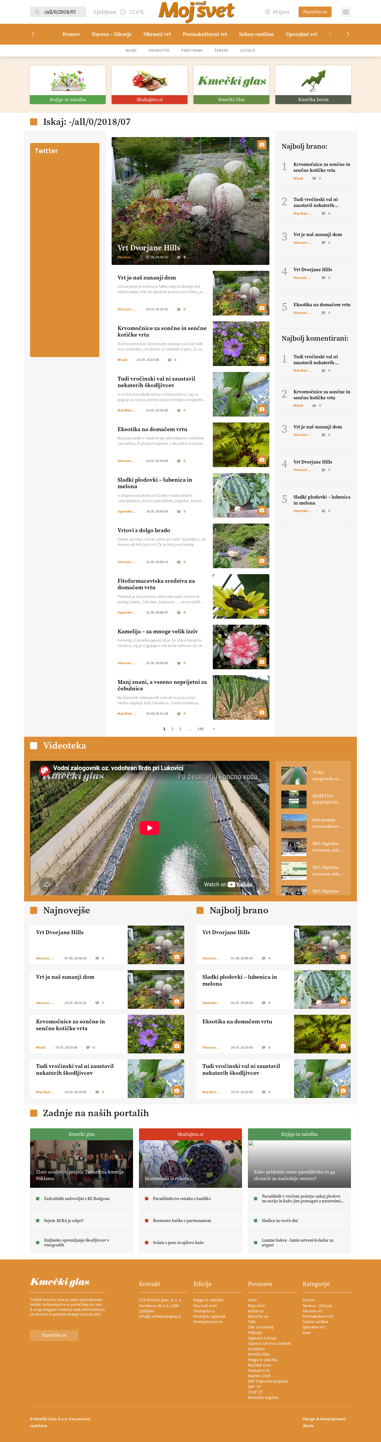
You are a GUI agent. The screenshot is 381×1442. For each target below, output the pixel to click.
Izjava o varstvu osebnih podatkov (269, 1346)
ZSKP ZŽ (255, 1392)
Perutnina (191, 50)
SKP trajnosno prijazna (268, 1381)
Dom (307, 1333)
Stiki (252, 1322)
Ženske (221, 50)
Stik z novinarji (261, 1327)
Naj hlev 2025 (259, 1376)
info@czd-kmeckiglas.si (160, 1317)
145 (200, 729)
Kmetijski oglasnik (209, 1317)
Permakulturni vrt (205, 34)
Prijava (281, 12)
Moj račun (256, 1306)
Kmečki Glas (259, 1354)
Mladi (131, 50)
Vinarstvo (159, 50)
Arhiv (252, 1300)
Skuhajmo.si (204, 1311)
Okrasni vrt (157, 34)
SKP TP (254, 1387)
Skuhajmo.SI (258, 1371)
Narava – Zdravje (112, 34)
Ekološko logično (263, 1398)
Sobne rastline (256, 34)
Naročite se (315, 12)
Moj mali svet (205, 1306)
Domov (71, 34)
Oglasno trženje (262, 1338)
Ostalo (247, 50)
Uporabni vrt (301, 34)
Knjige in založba (208, 1300)
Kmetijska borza (207, 1322)
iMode (308, 1426)
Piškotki (255, 1333)
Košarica (255, 1311)
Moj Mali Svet (259, 1365)
